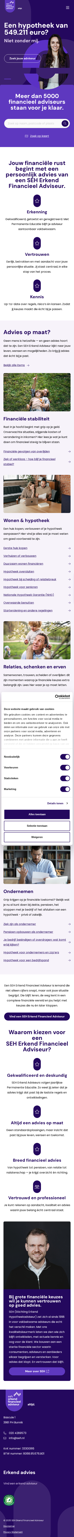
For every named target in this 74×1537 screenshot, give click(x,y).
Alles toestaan (37, 814)
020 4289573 (17, 1433)
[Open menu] (67, 7)
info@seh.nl (16, 1438)
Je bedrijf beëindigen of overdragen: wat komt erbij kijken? (34, 942)
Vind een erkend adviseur (20, 1483)
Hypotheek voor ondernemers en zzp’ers (31, 952)
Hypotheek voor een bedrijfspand (26, 960)
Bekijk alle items (14, 365)
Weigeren (37, 837)
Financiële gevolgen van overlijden (26, 451)
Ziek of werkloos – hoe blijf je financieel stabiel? (29, 461)
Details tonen (55, 803)
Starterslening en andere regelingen (27, 611)
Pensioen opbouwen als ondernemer (28, 932)
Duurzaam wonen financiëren (23, 564)
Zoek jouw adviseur (22, 58)
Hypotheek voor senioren (20, 587)
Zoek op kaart (39, 136)
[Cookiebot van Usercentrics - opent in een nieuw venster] (55, 697)
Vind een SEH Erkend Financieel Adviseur (37, 1016)
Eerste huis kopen (15, 548)
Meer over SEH (35, 1371)
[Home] (13, 8)
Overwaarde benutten (18, 603)
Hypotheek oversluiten (18, 572)
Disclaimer (9, 1526)
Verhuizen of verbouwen (19, 556)
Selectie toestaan (37, 825)
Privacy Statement (13, 1532)
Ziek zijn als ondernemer (19, 924)
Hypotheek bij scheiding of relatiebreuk (29, 579)
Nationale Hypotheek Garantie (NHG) (28, 595)
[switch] (65, 767)
